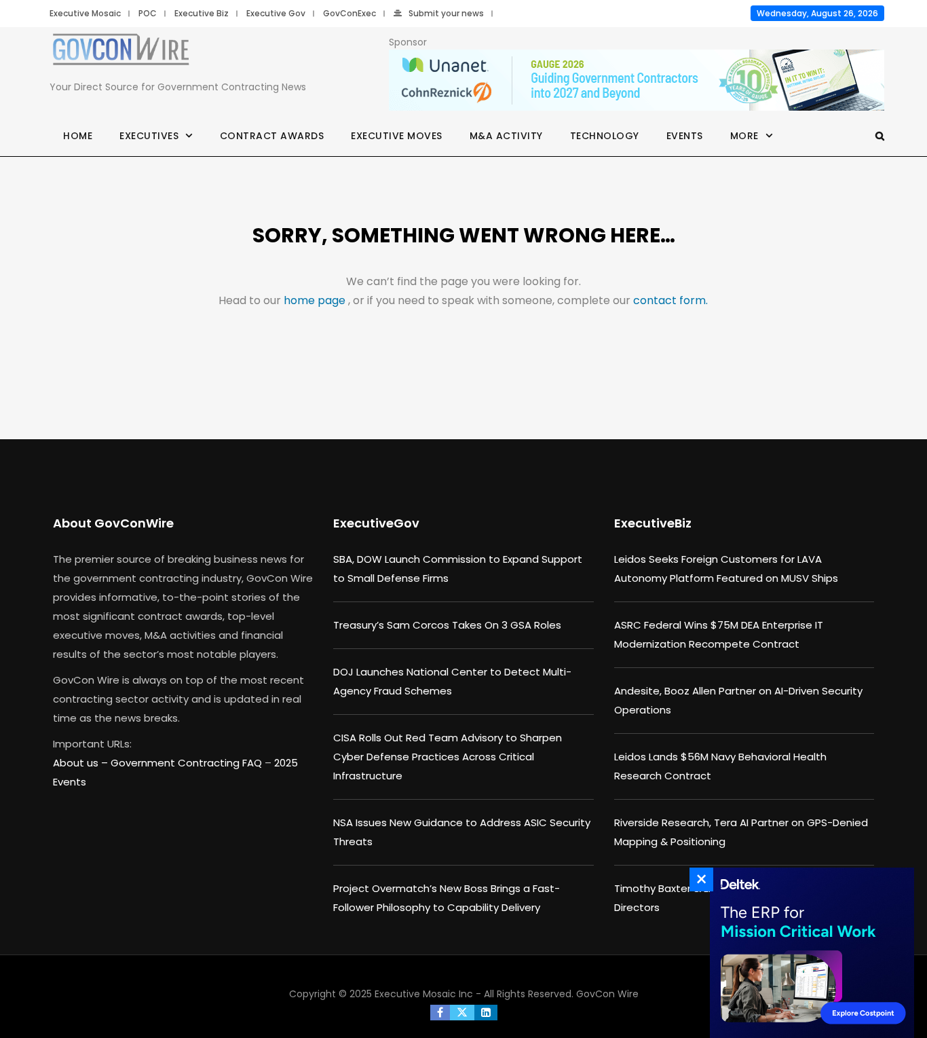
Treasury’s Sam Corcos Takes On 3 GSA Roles (447, 625)
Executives (148, 136)
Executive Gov (275, 13)
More (744, 136)
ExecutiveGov (376, 523)
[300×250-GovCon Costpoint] (808, 953)
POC (147, 13)
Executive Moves (396, 136)
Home (77, 136)
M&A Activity (506, 136)
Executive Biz (201, 13)
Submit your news (446, 13)
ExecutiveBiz (653, 523)
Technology (604, 136)
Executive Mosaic (85, 13)
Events (684, 136)
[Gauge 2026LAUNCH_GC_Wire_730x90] (636, 81)
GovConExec (349, 13)
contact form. (670, 300)
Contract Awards (272, 136)
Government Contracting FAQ (188, 763)
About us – (82, 763)
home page (316, 300)
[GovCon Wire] (121, 52)
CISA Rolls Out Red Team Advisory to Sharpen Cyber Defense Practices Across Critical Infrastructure (447, 756)
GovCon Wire (607, 994)
